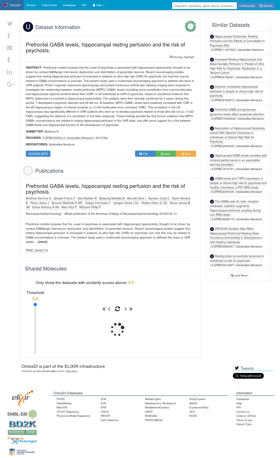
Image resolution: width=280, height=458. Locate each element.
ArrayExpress (197, 399)
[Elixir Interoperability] (21, 397)
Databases (69, 5)
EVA (103, 403)
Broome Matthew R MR (67, 203)
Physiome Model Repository (73, 416)
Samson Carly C (159, 198)
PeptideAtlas (64, 403)
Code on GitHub (246, 416)
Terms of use (244, 420)
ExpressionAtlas (199, 407)
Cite (146, 153)
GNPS (149, 412)
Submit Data (243, 424)
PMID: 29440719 (37, 250)
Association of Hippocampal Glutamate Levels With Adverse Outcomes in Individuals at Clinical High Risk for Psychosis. (237, 134)
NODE (193, 416)
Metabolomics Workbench (160, 403)
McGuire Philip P (90, 207)
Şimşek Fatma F (65, 198)
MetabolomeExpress (157, 407)
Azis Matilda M (87, 198)
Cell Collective (109, 420)
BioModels (151, 416)
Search (267, 5)
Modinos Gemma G (39, 198)
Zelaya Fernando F (98, 203)
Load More (240, 275)
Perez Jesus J (40, 203)
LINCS (105, 412)
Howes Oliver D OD (154, 203)
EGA (103, 399)
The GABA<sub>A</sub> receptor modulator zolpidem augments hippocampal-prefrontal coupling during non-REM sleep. (235, 208)
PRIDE (61, 399)
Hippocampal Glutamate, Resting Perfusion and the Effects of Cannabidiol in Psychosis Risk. (237, 40)
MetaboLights (153, 399)
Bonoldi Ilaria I (137, 198)
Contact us (242, 412)
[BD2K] (21, 423)
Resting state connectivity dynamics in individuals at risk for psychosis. (237, 258)
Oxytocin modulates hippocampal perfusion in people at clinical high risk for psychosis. (236, 91)
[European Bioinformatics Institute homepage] (21, 413)
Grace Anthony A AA (46, 207)
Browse (31, 5)
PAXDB (105, 416)
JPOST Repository (68, 412)
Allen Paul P (69, 207)
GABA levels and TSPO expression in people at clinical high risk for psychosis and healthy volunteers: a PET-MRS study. (238, 182)
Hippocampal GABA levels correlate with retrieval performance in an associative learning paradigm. (238, 159)
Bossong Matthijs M (112, 198)
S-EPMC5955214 (53, 138)
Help (239, 403)
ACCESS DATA (38, 154)
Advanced (248, 5)
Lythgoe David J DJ (126, 203)
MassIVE (62, 407)
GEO (192, 412)
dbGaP (193, 403)
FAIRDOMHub (153, 420)
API (238, 407)
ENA (103, 407)
